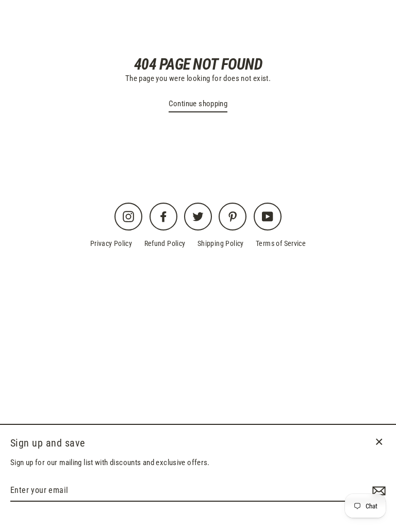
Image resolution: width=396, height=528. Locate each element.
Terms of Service (281, 243)
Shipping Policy (220, 243)
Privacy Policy (111, 243)
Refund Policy (165, 243)
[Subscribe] (377, 491)
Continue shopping (198, 103)
